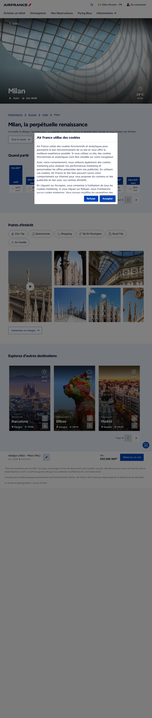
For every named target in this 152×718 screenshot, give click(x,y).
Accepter (107, 198)
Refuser (91, 198)
